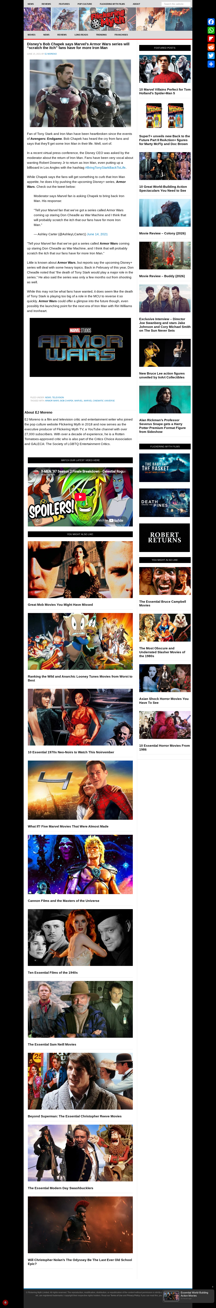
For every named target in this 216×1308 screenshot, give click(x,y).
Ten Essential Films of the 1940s (53, 972)
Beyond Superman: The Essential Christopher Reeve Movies (75, 1116)
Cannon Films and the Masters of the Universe (63, 901)
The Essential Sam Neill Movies (52, 1044)
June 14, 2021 (97, 234)
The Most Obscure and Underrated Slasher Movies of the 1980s (162, 652)
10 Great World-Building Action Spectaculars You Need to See (163, 188)
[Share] (211, 64)
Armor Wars (52, 401)
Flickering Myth (108, 19)
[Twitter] (211, 55)
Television (58, 397)
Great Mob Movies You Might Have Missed (60, 604)
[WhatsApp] (211, 30)
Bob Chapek (66, 401)
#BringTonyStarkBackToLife (105, 167)
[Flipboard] (211, 38)
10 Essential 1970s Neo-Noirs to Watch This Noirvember (71, 752)
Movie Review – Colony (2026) (162, 233)
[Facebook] (211, 22)
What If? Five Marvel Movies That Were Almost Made (68, 826)
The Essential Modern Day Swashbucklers (60, 1188)
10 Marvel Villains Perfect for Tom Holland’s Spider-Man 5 (165, 91)
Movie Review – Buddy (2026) (162, 276)
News (48, 397)
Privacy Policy (133, 1295)
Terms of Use (117, 1295)
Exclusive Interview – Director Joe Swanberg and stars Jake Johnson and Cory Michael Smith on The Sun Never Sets (165, 324)
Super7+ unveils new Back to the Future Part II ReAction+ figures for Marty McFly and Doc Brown (164, 140)
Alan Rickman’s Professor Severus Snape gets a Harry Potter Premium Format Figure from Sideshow (162, 425)
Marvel (78, 401)
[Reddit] (211, 47)
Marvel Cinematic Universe (99, 401)
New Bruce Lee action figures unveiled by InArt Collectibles (162, 375)
